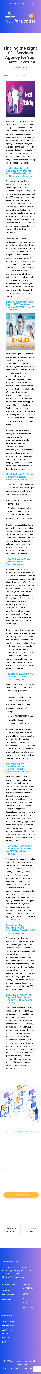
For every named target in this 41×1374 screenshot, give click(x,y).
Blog (25, 1302)
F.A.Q (4, 1342)
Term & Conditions (10, 1368)
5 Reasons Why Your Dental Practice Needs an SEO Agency (11, 1230)
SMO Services (8, 1294)
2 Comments (22, 67)
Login (32, 3)
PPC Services (7, 1299)
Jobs (25, 1298)
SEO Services (7, 1290)
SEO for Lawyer (8, 1325)
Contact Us (28, 1307)
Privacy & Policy (28, 1368)
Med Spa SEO (8, 1337)
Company (27, 1294)
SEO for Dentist (8, 1321)
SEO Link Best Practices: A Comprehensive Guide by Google (29, 1230)
